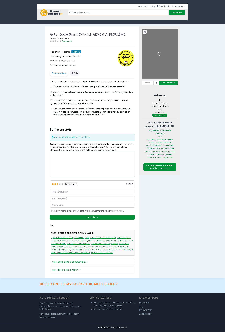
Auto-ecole (143, 6)
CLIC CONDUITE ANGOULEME (81, 246)
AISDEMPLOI (79, 237)
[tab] (92, 262)
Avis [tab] (76, 73)
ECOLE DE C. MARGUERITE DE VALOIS (99, 249)
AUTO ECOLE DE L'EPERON (160, 142)
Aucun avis (67, 41)
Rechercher (176, 12)
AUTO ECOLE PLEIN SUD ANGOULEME (159, 151)
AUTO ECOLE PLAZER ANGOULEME (102, 240)
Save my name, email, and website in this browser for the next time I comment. (88, 211)
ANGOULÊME (164, 6)
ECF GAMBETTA (63, 249)
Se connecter (178, 6)
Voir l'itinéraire (168, 82)
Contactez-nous (47, 317)
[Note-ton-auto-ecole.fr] (51, 13)
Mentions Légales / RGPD (104, 309)
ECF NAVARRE (77, 249)
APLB (87, 237)
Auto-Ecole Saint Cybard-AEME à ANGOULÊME (87, 34)
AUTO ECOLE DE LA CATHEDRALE (73, 240)
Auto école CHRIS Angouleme (104, 243)
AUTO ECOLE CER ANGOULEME (103, 237)
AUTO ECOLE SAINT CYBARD (78, 243)
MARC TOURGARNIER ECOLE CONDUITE (73, 252)
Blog (153, 6)
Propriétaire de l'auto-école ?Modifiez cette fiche (160, 167)
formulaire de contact (112, 305)
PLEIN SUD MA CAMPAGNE (102, 252)
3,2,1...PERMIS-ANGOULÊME (62, 237)
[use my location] (156, 83)
